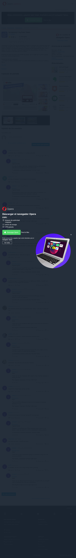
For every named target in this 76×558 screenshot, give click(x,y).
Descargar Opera (12, 232)
